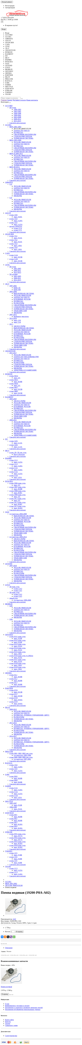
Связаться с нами (11, 1025)
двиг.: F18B (18, 855)
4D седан (12, 107)
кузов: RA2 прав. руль (17, 640)
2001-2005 (17, 268)
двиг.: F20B (18, 859)
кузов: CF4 (13, 857)
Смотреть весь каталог (17, 123)
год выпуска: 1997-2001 (22, 759)
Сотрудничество (11, 1036)
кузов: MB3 (13, 391)
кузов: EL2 (13, 679)
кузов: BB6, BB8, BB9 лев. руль (21, 757)
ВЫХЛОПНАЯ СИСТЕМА (24, 293)
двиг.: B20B (18, 681)
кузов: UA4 (13, 475)
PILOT (7, 707)
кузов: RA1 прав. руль (17, 636)
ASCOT (8, 213)
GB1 (11, 606)
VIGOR (8, 866)
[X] (8, 937)
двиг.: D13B (18, 692)
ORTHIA (8, 673)
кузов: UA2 (13, 472)
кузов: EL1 (13, 675)
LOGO (7, 585)
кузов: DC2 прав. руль (17, 502)
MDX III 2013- (14, 167)
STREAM (8, 832)
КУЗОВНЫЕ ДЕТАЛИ (22, 299)
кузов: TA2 (13, 240)
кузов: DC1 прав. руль (17, 498)
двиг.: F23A (18, 238)
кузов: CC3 (13, 464)
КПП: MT (17, 290)
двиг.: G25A (18, 224)
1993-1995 (17, 111)
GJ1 (10, 184)
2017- (11, 324)
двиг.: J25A (18, 477)
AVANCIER (9, 234)
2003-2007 (13, 399)
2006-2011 (17, 270)
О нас (7, 1004)
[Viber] (11, 937)
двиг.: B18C (18, 493)
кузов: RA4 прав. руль (17, 648)
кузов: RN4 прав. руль (17, 845)
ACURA (8, 125)
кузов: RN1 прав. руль (17, 834)
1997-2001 (13, 286)
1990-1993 (17, 109)
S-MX (7, 774)
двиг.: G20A (18, 221)
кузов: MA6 (13, 383)
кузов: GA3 (18, 589)
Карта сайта (9, 1020)
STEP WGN (9, 813)
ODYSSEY (9, 635)
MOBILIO (8, 604)
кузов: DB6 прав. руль (17, 483)
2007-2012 (13, 314)
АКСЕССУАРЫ (19, 326)
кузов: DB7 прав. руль (17, 487)
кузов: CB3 (13, 215)
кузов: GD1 (13, 441)
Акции (9, 100)
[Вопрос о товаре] (2, 943)
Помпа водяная (6, 987)
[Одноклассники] (5, 937)
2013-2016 (13, 318)
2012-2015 (17, 272)
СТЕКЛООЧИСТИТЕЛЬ (23, 136)
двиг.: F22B (18, 638)
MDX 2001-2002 (15, 127)
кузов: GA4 (13, 255)
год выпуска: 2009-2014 (18, 537)
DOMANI (8, 374)
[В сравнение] (6, 943)
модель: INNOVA (15, 226)
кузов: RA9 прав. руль (17, 667)
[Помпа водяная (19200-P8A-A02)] (15, 915)
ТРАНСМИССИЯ (20, 311)
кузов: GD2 (13, 445)
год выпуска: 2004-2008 (18, 514)
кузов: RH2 (13, 780)
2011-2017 (13, 353)
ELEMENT (9, 397)
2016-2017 (13, 736)
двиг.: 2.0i (17, 320)
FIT (6, 439)
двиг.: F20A (18, 217)
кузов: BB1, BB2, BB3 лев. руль (21, 753)
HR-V (7, 451)
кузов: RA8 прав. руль (17, 663)
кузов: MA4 (13, 376)
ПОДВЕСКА (18, 132)
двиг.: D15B (18, 257)
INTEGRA (9, 481)
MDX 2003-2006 (15, 140)
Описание (8, 948)
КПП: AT (17, 288)
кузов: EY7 (13, 694)
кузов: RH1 (13, 776)
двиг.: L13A (18, 443)
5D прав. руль (14, 592)
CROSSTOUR (10, 351)
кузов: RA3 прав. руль (17, 644)
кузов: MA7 (13, 387)
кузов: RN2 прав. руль (17, 838)
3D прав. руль (14, 587)
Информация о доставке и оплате (17, 1006)
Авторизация (10, 8)
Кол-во (7, 931)
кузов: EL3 (13, 682)
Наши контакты (32, 100)
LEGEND (8, 564)
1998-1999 (13, 807)
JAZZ (7, 512)
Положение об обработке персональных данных (22, 1009)
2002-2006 (13, 291)
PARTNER (9, 688)
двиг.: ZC (17, 378)
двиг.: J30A (18, 245)
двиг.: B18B (18, 382)
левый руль (13, 598)
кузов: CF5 (13, 861)
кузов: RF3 (13, 822)
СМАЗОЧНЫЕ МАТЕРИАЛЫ (25, 134)
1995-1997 (13, 803)
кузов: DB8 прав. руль (17, 491)
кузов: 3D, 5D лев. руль (17, 452)
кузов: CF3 (13, 853)
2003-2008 (17, 117)
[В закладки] (4, 943)
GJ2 (10, 198)
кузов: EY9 (13, 702)
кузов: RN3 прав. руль (17, 841)
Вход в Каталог (19, 454)
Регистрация (9, 6)
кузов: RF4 (13, 826)
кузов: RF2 (13, 818)
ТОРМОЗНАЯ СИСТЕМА (23, 138)
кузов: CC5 (18, 230)
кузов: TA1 (13, 236)
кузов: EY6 (13, 690)
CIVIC (7, 265)
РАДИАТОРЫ (19, 303)
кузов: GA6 (13, 259)
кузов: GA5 (18, 590)
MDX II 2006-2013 (16, 153)
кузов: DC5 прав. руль (17, 506)
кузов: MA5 (13, 380)
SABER (8, 786)
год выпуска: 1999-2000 (22, 600)
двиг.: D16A (18, 700)
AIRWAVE (9, 182)
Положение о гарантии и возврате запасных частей (24, 1007)
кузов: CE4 (13, 219)
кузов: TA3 (13, 244)
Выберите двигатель (21, 316)
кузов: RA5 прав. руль (17, 652)
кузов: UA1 (13, 468)
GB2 (11, 619)
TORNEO (8, 851)
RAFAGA (8, 763)
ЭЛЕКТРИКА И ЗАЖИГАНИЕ (25, 370)
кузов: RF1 (13, 815)
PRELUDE (9, 751)
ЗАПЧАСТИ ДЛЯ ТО (22, 130)
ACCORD (8, 106)
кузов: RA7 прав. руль (17, 659)
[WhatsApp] (14, 937)
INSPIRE (8, 458)
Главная (4, 100)
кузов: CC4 (18, 228)
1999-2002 (17, 115)
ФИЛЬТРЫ (18, 196)
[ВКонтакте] (2, 937)
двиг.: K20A (18, 508)
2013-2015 (17, 121)
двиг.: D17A (18, 836)
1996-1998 (17, 113)
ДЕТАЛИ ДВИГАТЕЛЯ (22, 142)
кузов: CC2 (13, 460)
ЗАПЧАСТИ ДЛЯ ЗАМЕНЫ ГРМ (26, 357)
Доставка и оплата (19, 100)
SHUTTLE (9, 801)
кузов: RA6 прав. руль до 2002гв (21, 656)
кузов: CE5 (13, 222)
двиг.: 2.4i (17, 322)
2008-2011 (13, 420)
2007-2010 (13, 566)
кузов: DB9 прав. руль (17, 495)
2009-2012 (17, 119)
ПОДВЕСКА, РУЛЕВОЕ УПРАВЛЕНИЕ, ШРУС (31, 715)
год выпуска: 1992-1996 (22, 755)
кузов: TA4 (13, 247)
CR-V (7, 284)
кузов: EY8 (13, 698)
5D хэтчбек (13, 274)
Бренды (8, 1022)
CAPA (7, 253)
